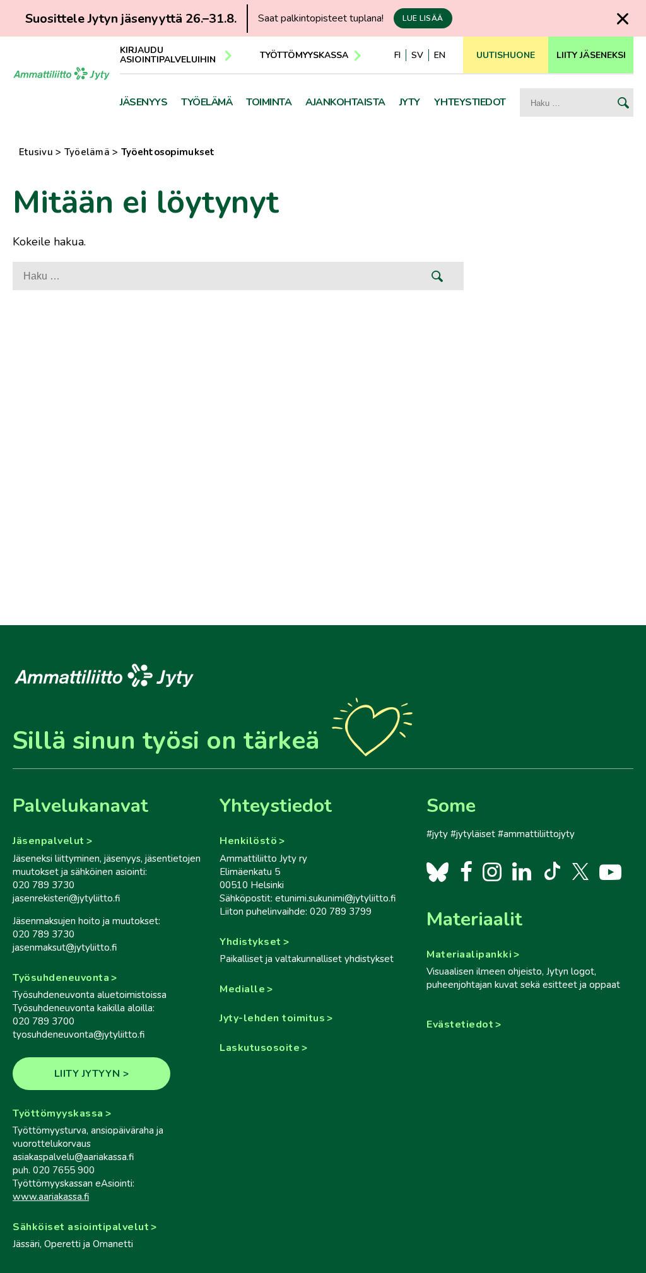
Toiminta (268, 102)
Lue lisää (422, 18)
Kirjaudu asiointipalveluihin (168, 55)
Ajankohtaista (345, 102)
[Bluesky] (437, 871)
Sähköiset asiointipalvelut (81, 1227)
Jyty (409, 102)
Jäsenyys (143, 102)
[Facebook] (466, 871)
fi (397, 55)
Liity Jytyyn (87, 1074)
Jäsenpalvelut (49, 841)
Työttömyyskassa (304, 55)
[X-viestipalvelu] (581, 871)
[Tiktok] (551, 871)
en (439, 55)
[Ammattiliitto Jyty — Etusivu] (61, 84)
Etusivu (36, 152)
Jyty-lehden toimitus (272, 1018)
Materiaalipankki (469, 954)
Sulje (622, 18)
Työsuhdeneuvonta (61, 978)
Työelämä (206, 102)
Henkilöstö (248, 841)
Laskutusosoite (260, 1048)
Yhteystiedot (470, 102)
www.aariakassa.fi (51, 1196)
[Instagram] (492, 871)
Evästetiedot (459, 1024)
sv (417, 55)
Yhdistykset (250, 942)
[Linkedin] (521, 871)
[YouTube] (610, 871)
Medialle (242, 989)
